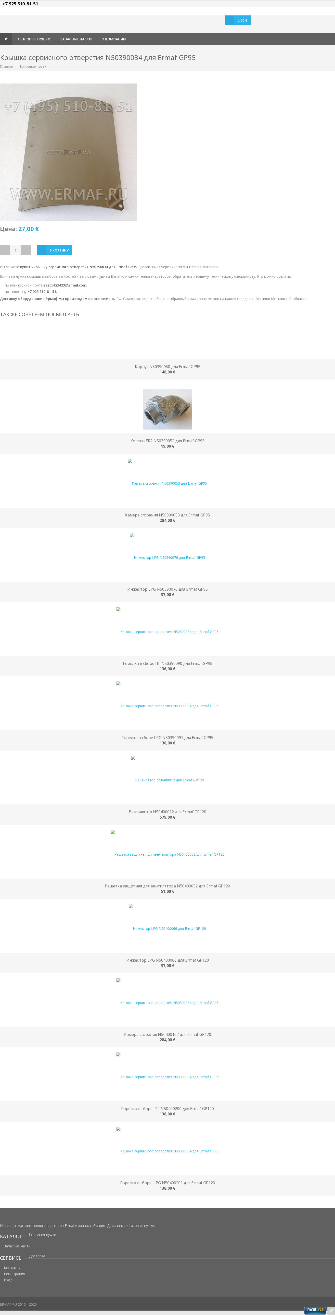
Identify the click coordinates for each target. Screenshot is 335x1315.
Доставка (37, 1256)
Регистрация (14, 1274)
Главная (6, 39)
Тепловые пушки (42, 1234)
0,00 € (242, 20)
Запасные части (33, 66)
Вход (8, 1280)
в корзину (59, 250)
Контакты (12, 1268)
